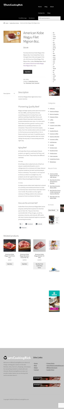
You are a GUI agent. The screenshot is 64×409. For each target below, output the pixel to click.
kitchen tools (53, 148)
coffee (51, 120)
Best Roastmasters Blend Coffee (55, 186)
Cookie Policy (50, 370)
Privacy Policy (50, 363)
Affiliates (52, 108)
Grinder (52, 145)
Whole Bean (53, 162)
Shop (48, 13)
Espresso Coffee (54, 134)
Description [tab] (7, 93)
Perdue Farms (53, 153)
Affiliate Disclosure (52, 367)
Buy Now (27, 72)
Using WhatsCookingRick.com (55, 365)
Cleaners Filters (54, 117)
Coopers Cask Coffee (55, 125)
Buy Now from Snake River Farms (39, 265)
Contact (36, 370)
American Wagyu (54, 111)
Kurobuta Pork (54, 150)
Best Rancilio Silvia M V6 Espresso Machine (55, 181)
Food (33, 83)
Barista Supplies (54, 114)
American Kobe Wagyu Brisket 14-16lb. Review (54, 175)
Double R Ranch (54, 131)
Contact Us (41, 13)
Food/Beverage (23, 18)
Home (40, 6)
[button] (18, 33)
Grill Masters (53, 142)
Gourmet (37, 83)
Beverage (28, 83)
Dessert (52, 128)
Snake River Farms (14, 23)
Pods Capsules (54, 156)
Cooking (52, 122)
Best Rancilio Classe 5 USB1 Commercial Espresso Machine (55, 192)
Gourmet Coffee (54, 139)
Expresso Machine (54, 136)
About (52, 6)
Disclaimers (32, 18)
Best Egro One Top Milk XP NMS (55, 197)
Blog (46, 6)
